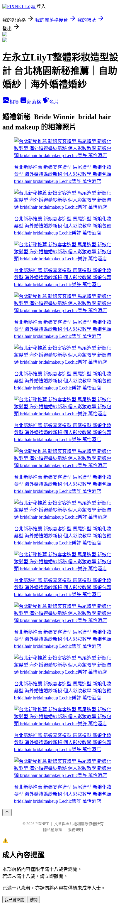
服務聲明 (75, 829)
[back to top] (7, 812)
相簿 (14, 101)
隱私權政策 (52, 829)
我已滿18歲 (14, 900)
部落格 (34, 101)
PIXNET (42, 824)
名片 (54, 101)
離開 (34, 900)
